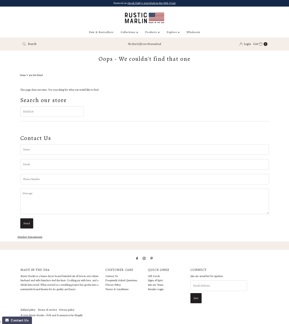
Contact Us (111, 276)
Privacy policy (66, 310)
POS (48, 315)
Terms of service (47, 310)
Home (23, 75)
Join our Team (155, 285)
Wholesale (193, 32)
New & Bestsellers (101, 32)
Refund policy (28, 310)
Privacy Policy (113, 285)
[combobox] (61, 44)
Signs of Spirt (155, 280)
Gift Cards (154, 276)
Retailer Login (156, 289)
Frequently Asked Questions (121, 280)
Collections (128, 32)
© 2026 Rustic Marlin (32, 315)
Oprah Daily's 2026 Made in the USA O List (151, 3)
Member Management (30, 237)
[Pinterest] (151, 258)
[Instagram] (144, 258)
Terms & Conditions (117, 289)
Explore (172, 32)
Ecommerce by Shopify (70, 315)
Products (151, 32)
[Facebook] (137, 258)
